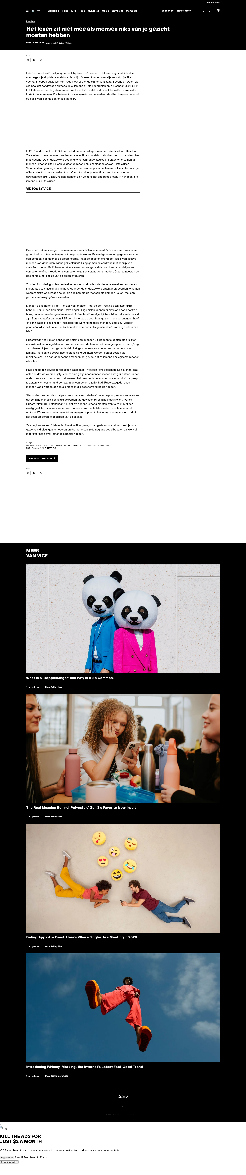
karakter (77, 445)
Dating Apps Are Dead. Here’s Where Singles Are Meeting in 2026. (82, 937)
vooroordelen (38, 448)
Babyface (30, 445)
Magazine (53, 11)
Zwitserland (50, 448)
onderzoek (92, 445)
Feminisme (58, 445)
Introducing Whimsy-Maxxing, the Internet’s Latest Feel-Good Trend (84, 1067)
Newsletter (184, 11)
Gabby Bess (37, 43)
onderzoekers (38, 250)
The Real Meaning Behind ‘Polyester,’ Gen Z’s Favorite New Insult (81, 807)
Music (105, 11)
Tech (82, 11)
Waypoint (117, 11)
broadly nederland (44, 445)
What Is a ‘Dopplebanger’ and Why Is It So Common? (70, 678)
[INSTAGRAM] (120, 1107)
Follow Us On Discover (40, 458)
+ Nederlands (213, 3)
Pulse (65, 11)
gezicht (67, 445)
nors (84, 445)
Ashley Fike (56, 687)
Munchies (93, 11)
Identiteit (30, 21)
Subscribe (168, 11)
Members (131, 11)
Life (73, 11)
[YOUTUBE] (131, 1107)
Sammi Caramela (59, 1076)
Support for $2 (7, 1158)
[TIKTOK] (126, 1107)
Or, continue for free (9, 1162)
